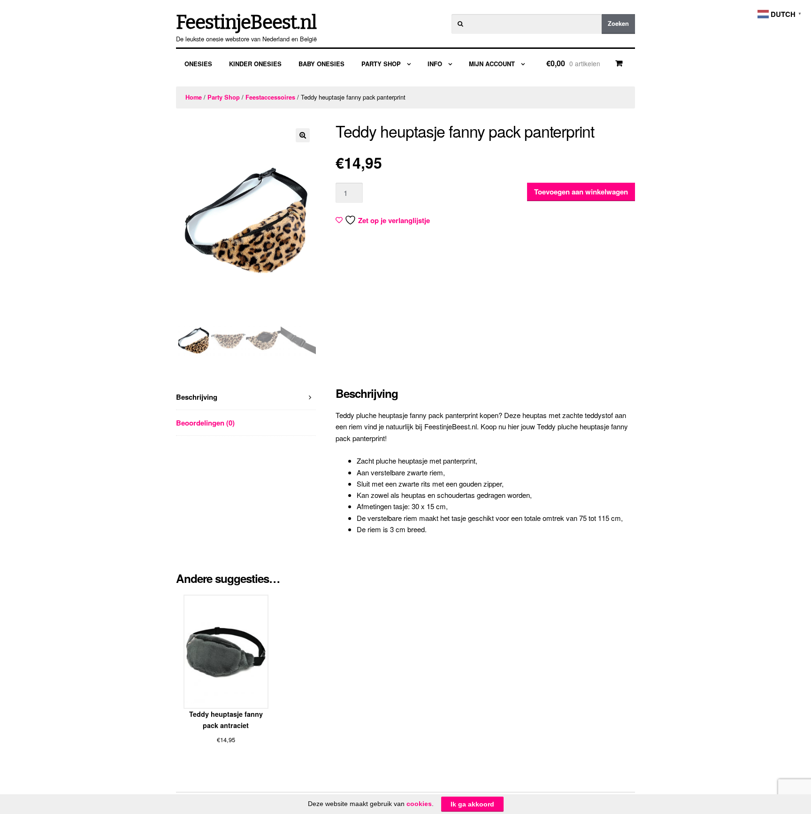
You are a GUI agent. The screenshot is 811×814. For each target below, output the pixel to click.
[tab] (246, 397)
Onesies (198, 63)
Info (435, 63)
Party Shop (381, 63)
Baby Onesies (321, 63)
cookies (419, 803)
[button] (303, 135)
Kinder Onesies (255, 63)
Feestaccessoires (270, 97)
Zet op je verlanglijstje (394, 220)
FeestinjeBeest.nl (246, 22)
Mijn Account (492, 63)
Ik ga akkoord (472, 804)
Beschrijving (196, 397)
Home (193, 97)
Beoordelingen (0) (205, 423)
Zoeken (618, 23)
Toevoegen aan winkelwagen (581, 191)
